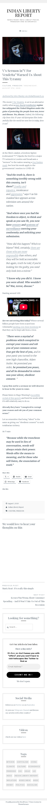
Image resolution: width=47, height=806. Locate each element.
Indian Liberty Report (16, 507)
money (10, 785)
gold (27, 771)
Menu (24, 31)
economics (34, 766)
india (9, 775)
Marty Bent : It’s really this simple (18, 587)
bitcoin (10, 762)
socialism (32, 785)
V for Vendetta (18, 102)
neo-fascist (21, 105)
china (34, 762)
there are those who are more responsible (23, 251)
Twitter (19, 705)
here (24, 737)
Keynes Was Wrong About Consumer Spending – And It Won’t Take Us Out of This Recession (24, 600)
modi (35, 780)
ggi (20, 771)
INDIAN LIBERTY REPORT (23, 13)
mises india (25, 780)
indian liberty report (26, 775)
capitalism (22, 762)
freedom (11, 771)
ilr (34, 771)
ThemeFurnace (23, 804)
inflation (12, 780)
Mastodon (31, 705)
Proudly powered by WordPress (17, 802)
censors (16, 224)
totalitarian (31, 105)
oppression (16, 194)
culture (21, 766)
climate (11, 766)
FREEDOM (17, 86)
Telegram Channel (22, 710)
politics (20, 785)
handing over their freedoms (25, 327)
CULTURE (6, 86)
